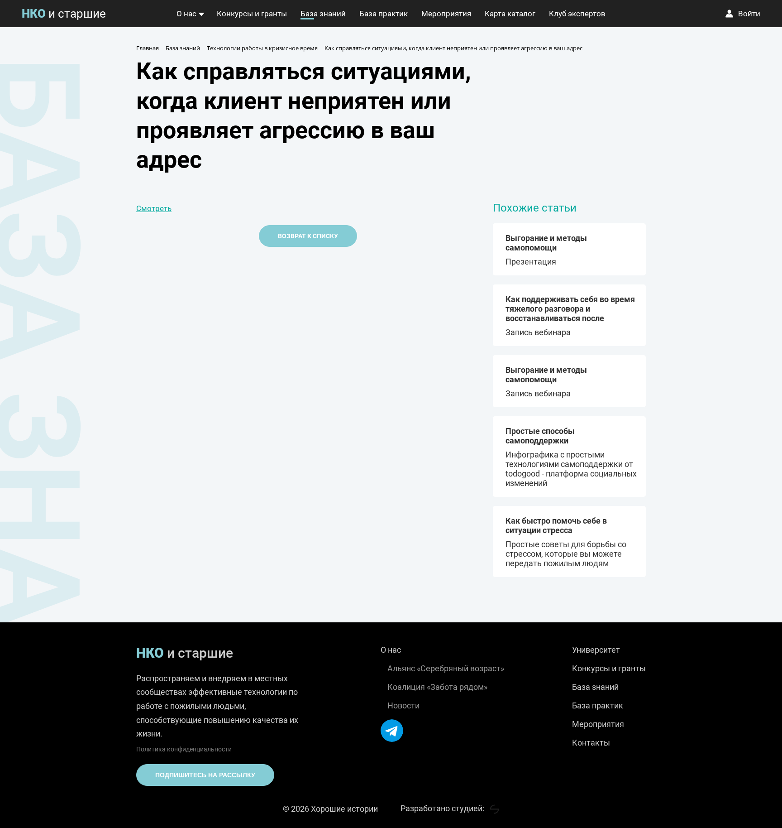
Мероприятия (446, 13)
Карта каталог (510, 13)
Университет (596, 650)
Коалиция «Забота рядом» (437, 687)
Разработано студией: (443, 808)
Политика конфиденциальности (184, 749)
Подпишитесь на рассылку (205, 775)
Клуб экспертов (577, 13)
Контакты (591, 742)
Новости (403, 705)
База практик (383, 13)
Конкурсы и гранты (252, 13)
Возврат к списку (308, 236)
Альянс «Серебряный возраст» (445, 668)
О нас (186, 13)
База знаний (323, 13)
